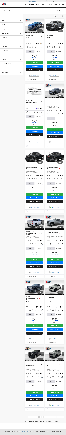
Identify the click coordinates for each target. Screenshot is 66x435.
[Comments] (42, 47)
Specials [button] (38, 4)
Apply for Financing (34, 70)
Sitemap (25, 431)
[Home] (25, 4)
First (31, 417)
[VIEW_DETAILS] (34, 91)
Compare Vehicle (32, 79)
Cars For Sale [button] (30, 4)
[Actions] (41, 36)
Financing (49, 4)
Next (49, 417)
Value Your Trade (34, 66)
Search (58, 10)
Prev (35, 417)
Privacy (28, 431)
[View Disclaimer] (38, 47)
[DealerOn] (8, 431)
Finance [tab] (38, 51)
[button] (42, 26)
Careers (55, 4)
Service (43, 4)
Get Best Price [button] (34, 62)
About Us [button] (61, 4)
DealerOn (21, 431)
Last (54, 417)
